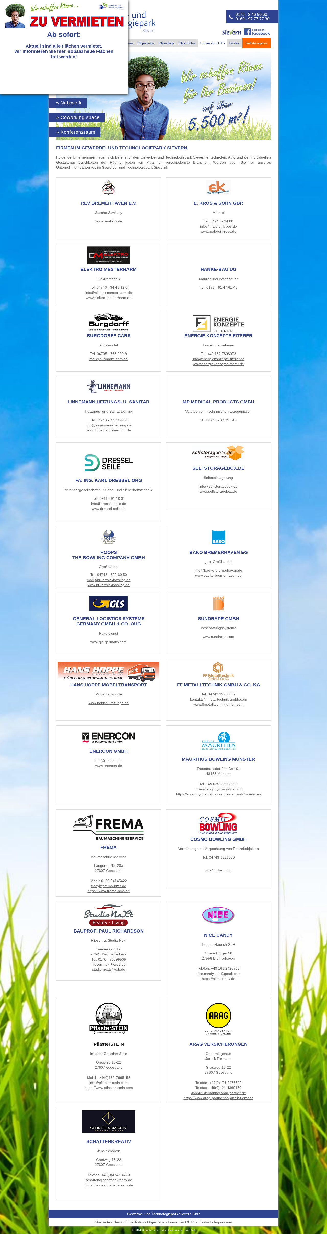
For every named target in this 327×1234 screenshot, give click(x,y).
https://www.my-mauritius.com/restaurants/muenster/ (218, 794)
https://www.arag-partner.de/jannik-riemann (218, 1098)
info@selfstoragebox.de (218, 486)
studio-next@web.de (108, 969)
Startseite (102, 1222)
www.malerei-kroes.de (218, 231)
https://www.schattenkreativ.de (108, 1185)
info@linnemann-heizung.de (108, 425)
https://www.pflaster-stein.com (109, 1088)
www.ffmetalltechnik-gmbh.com (218, 704)
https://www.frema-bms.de (109, 891)
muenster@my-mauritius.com (218, 789)
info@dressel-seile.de (108, 504)
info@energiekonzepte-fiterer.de (218, 359)
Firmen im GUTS (212, 43)
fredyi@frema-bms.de (108, 886)
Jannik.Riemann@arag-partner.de (218, 1093)
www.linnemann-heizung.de (108, 430)
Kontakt (234, 43)
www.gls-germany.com (108, 642)
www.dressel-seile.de (109, 509)
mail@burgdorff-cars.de (108, 359)
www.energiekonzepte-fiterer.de (218, 364)
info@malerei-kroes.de (218, 226)
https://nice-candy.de (218, 979)
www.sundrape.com (218, 637)
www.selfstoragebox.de (218, 491)
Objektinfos (146, 43)
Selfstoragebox (257, 43)
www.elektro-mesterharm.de (108, 298)
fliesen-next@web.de (109, 964)
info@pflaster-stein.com (108, 1083)
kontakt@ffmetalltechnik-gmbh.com (218, 699)
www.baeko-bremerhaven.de (218, 575)
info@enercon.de (109, 760)
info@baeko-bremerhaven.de (218, 570)
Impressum (223, 1222)
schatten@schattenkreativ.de (108, 1180)
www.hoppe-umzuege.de (109, 703)
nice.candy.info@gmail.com (218, 974)
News (129, 43)
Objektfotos (187, 43)
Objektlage (166, 43)
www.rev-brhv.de (108, 221)
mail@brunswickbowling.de (109, 580)
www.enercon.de (108, 766)
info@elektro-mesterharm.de (108, 293)
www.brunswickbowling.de (109, 585)
